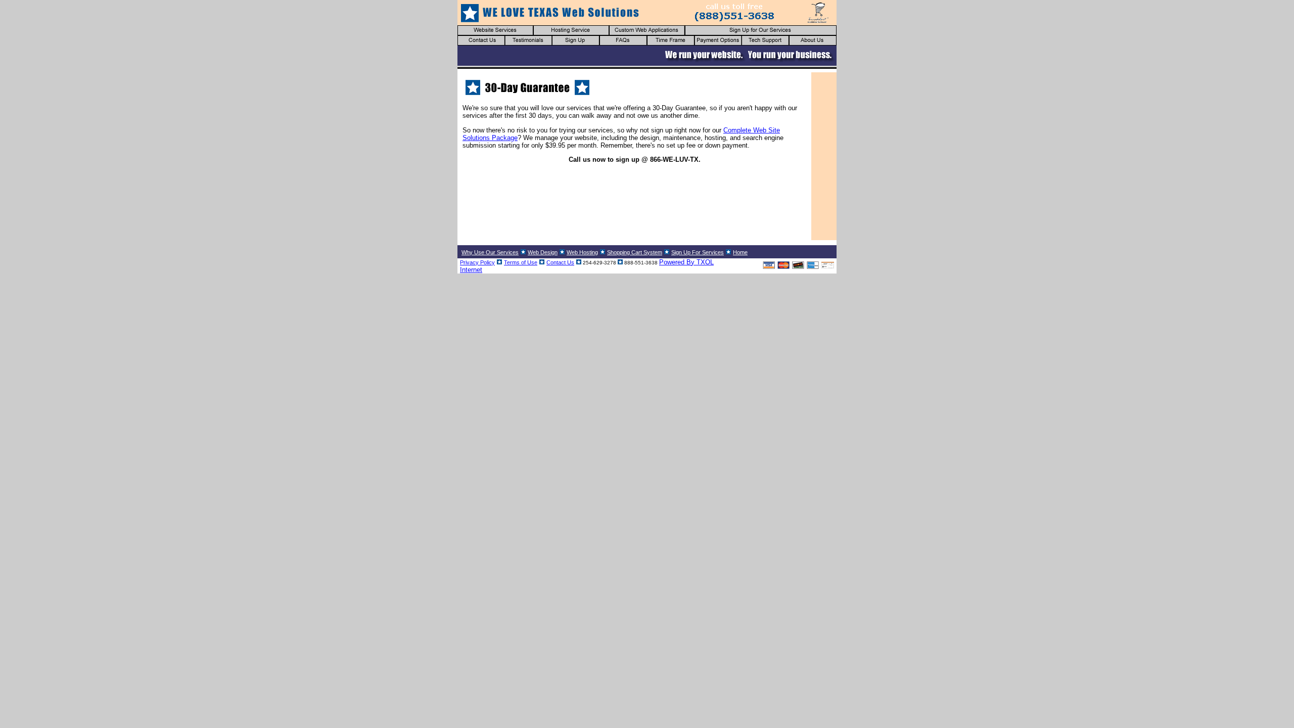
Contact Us (560, 262)
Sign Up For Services (697, 252)
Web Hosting (582, 252)
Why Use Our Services (490, 252)
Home (740, 252)
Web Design (543, 252)
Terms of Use (520, 262)
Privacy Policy (477, 262)
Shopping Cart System (634, 252)
